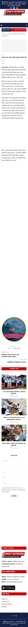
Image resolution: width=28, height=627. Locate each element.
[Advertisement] (14, 20)
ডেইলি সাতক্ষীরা (19, 621)
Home (3, 34)
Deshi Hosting (14, 624)
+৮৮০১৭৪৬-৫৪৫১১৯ (13, 579)
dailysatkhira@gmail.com (14, 582)
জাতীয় (2, 54)
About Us (4, 599)
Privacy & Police (7, 604)
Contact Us (5, 601)
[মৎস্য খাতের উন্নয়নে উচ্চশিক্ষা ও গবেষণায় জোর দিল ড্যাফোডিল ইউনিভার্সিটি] (14, 381)
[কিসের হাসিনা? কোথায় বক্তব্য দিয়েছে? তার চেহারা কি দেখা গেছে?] (14, 432)
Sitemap (4, 607)
